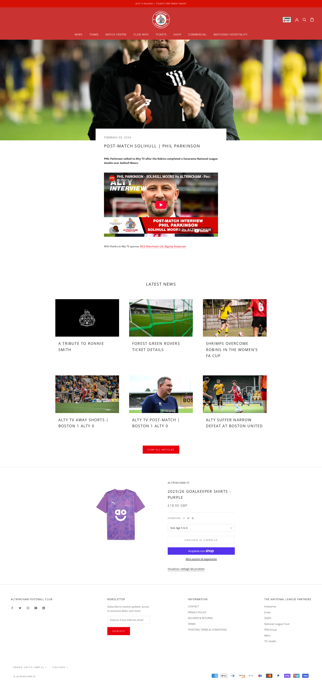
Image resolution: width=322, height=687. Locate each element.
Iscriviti (118, 631)
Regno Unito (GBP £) (28, 667)
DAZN (267, 618)
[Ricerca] (304, 19)
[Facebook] (184, 518)
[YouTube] (36, 608)
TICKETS (161, 34)
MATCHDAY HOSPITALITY (230, 34)
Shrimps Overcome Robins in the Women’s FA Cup (232, 349)
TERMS (192, 624)
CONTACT (193, 606)
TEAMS (94, 34)
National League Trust (276, 624)
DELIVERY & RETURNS (200, 618)
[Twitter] (188, 518)
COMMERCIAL (197, 34)
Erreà (267, 612)
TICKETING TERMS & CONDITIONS (207, 629)
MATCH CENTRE (115, 34)
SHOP (177, 34)
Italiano (58, 667)
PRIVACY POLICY (197, 612)
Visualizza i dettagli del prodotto (186, 568)
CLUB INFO (141, 34)
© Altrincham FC (24, 676)
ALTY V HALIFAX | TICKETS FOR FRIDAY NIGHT (161, 3)
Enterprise (270, 606)
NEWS (79, 34)
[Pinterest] (193, 518)
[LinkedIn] (43, 608)
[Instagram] (28, 608)
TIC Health (270, 641)
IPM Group (270, 629)
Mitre (267, 635)
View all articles (161, 449)
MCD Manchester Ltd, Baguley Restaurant (163, 246)
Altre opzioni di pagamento (201, 559)
